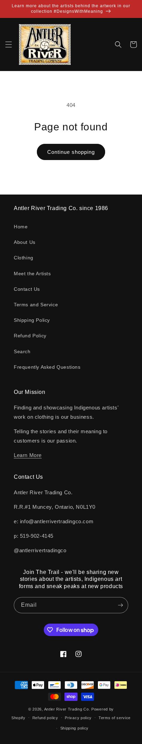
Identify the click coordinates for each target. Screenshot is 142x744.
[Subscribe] (120, 605)
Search (22, 351)
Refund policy (45, 718)
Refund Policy (30, 335)
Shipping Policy (32, 320)
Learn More (28, 455)
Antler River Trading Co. (67, 709)
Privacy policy (78, 718)
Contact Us (27, 289)
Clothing (23, 257)
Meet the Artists (32, 273)
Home (21, 226)
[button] (8, 44)
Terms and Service (36, 304)
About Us (25, 242)
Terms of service (115, 718)
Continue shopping (71, 152)
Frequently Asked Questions (47, 367)
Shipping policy (74, 728)
